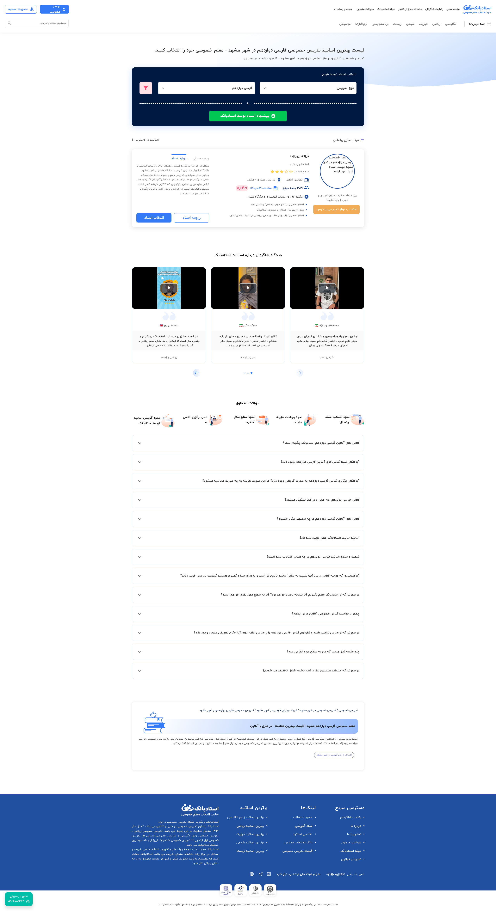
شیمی (410, 24)
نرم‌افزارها (361, 24)
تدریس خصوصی (348, 710)
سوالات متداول (365, 9)
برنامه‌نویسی (380, 24)
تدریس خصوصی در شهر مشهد (318, 710)
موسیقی (345, 24)
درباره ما (355, 826)
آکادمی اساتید (303, 834)
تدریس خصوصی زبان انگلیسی (199, 836)
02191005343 (335, 875)
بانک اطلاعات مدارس (299, 843)
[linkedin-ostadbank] (269, 876)
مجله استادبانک (386, 9)
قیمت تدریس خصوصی (297, 851)
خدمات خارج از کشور (410, 9)
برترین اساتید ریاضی (250, 826)
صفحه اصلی (453, 9)
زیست (397, 24)
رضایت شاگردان (434, 9)
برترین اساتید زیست (250, 851)
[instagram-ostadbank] (252, 876)
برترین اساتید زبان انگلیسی (245, 817)
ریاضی (436, 24)
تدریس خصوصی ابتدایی (160, 836)
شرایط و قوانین (351, 859)
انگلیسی (450, 24)
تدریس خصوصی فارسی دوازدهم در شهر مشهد (226, 710)
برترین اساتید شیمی (250, 843)
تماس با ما (354, 834)
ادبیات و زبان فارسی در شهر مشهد (277, 710)
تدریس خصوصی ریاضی (148, 831)
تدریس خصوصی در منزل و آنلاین (176, 826)
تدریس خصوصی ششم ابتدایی (172, 840)
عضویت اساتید (303, 817)
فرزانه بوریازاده (299, 156)
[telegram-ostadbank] (261, 876)
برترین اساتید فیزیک (250, 834)
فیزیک (423, 24)
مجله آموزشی (304, 826)
